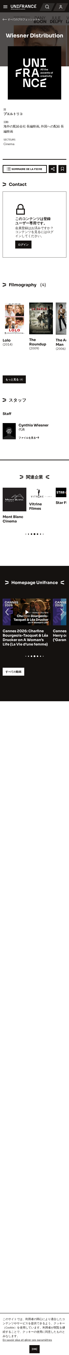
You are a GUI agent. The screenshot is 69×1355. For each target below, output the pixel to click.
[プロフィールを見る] (60, 7)
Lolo (7, 340)
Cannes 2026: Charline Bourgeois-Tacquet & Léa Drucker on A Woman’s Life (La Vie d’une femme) (25, 638)
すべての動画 (13, 671)
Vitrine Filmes (35, 506)
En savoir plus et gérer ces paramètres (27, 1340)
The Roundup (37, 342)
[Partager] (53, 169)
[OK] (34, 1349)
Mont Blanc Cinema (13, 519)
